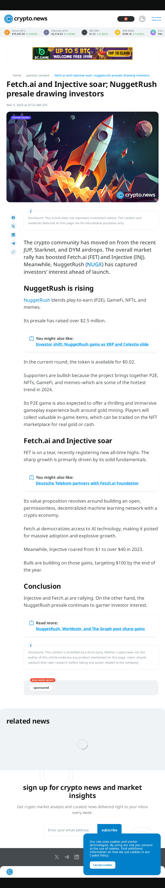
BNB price (129, 32)
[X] (57, 857)
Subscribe (109, 830)
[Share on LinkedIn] (13, 235)
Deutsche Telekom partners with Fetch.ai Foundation (87, 483)
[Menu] (156, 18)
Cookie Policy (99, 855)
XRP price (95, 32)
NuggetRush (37, 300)
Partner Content (37, 75)
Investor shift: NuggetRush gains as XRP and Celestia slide (92, 344)
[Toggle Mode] (142, 18)
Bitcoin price (20, 32)
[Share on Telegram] (13, 243)
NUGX (94, 264)
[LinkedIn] (77, 857)
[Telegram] (67, 857)
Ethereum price (59, 32)
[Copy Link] (13, 252)
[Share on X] (13, 226)
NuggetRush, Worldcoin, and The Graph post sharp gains (90, 628)
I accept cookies (102, 865)
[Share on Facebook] (13, 217)
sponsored (41, 688)
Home (17, 75)
